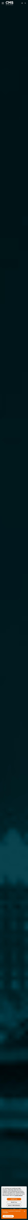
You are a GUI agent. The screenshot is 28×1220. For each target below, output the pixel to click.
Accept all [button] (14, 1199)
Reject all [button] (14, 1202)
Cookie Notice (18, 1195)
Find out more (8, 1216)
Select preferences (14, 1205)
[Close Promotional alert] (24, 1211)
